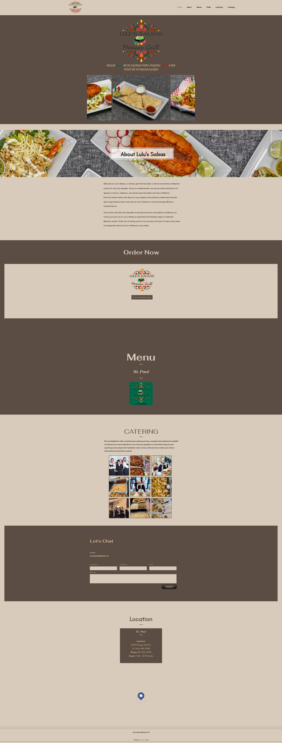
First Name (93, 564)
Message (93, 572)
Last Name (123, 564)
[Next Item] (190, 98)
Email (151, 564)
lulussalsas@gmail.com (141, 732)
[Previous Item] (91, 98)
